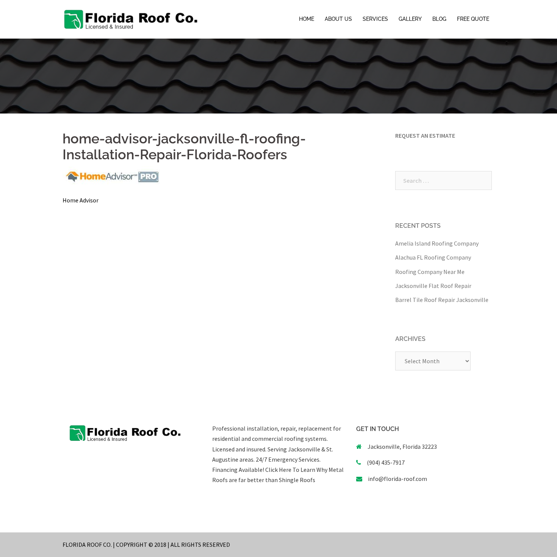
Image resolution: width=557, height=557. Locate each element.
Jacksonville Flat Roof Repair (433, 285)
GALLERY (410, 19)
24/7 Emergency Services (287, 459)
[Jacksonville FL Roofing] (131, 18)
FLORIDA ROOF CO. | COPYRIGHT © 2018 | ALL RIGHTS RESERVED (146, 544)
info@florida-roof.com (397, 478)
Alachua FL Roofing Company (433, 257)
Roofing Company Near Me (430, 271)
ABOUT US (338, 19)
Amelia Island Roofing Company (437, 243)
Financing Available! (238, 469)
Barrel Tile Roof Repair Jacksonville (441, 299)
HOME (306, 19)
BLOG (439, 19)
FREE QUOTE (473, 19)
